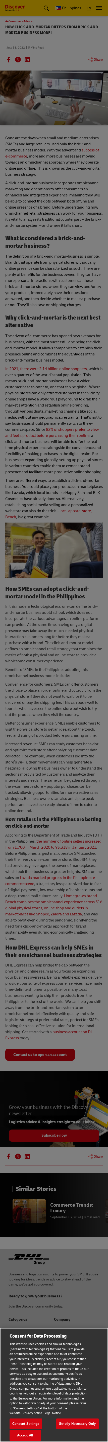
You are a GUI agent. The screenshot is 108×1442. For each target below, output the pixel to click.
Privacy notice (32, 1413)
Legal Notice (52, 1413)
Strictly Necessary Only (77, 1424)
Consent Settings (25, 1424)
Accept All (25, 1435)
